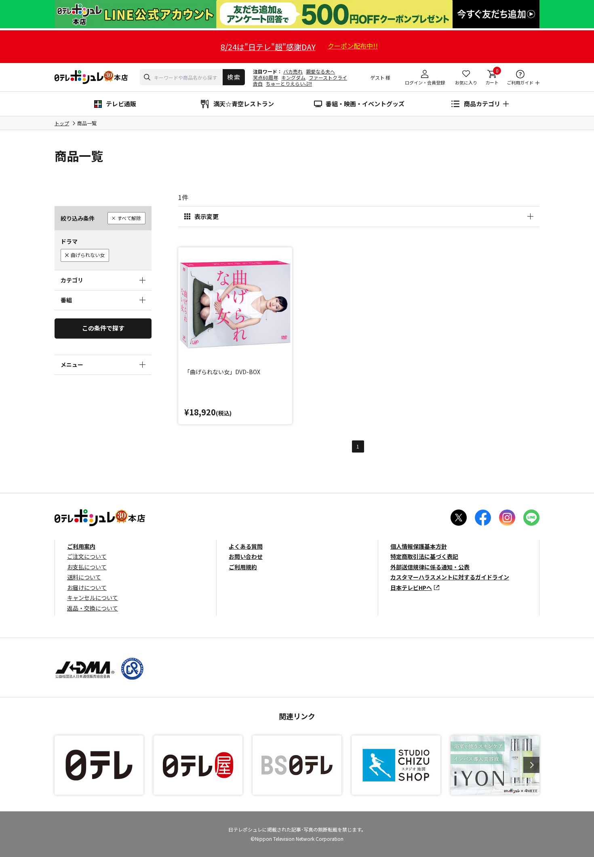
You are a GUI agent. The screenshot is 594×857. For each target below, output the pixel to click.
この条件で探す (103, 328)
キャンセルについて (92, 598)
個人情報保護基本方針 (418, 546)
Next (531, 765)
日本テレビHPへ (411, 587)
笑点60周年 (265, 77)
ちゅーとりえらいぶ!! (289, 83)
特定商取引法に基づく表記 (424, 556)
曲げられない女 (88, 254)
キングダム (293, 77)
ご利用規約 (243, 567)
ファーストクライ (328, 77)
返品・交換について (92, 608)
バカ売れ (293, 71)
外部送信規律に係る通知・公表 (430, 567)
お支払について (87, 567)
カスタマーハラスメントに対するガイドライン (449, 577)
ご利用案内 (81, 546)
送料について (84, 577)
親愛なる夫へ (320, 71)
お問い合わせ (246, 556)
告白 (258, 83)
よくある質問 (246, 546)
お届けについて (87, 587)
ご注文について (87, 556)
